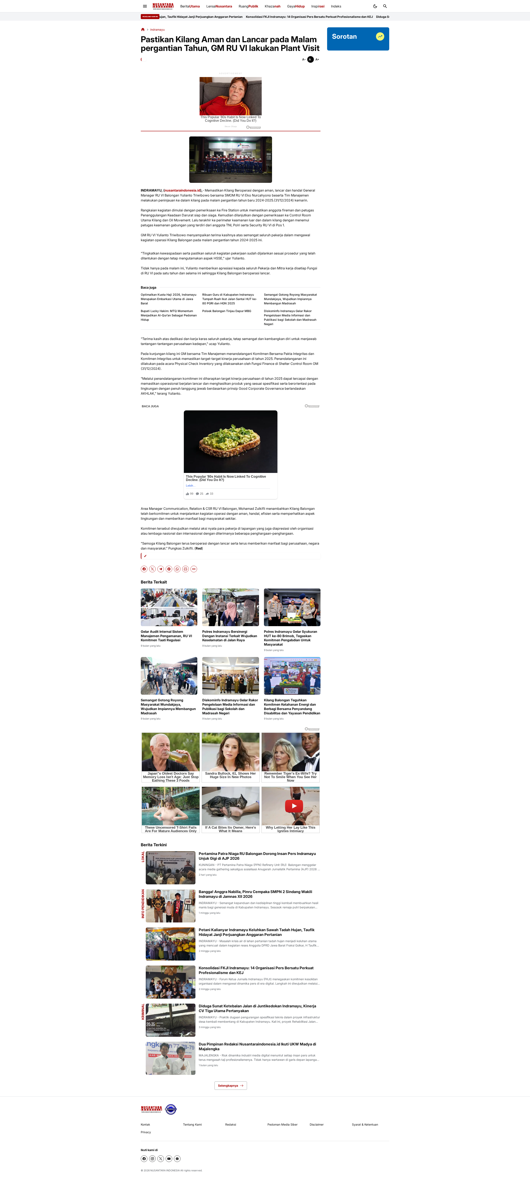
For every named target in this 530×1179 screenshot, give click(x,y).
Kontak (145, 1124)
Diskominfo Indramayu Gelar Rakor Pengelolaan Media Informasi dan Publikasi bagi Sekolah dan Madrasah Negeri (290, 317)
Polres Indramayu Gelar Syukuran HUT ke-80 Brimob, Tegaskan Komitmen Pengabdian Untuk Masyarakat (290, 637)
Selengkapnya (228, 1085)
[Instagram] (152, 1158)
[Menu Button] (145, 6)
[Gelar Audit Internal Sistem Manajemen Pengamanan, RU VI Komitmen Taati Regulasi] (169, 607)
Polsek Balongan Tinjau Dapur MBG (226, 311)
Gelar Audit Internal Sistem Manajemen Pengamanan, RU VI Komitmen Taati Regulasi (166, 635)
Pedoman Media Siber (282, 1124)
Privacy (146, 1132)
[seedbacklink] (171, 1109)
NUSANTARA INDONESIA (165, 1170)
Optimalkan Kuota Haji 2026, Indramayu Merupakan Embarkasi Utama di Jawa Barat (168, 299)
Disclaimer (317, 1124)
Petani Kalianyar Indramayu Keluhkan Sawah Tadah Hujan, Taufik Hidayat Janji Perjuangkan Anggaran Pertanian (256, 932)
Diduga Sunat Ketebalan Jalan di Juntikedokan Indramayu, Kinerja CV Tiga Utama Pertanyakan (374, 16)
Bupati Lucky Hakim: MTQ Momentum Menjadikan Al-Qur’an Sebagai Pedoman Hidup (169, 315)
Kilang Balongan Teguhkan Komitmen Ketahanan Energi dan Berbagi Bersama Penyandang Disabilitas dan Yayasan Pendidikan (292, 706)
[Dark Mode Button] (375, 6)
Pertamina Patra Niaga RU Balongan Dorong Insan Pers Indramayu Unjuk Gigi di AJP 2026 (257, 856)
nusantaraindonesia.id (182, 190)
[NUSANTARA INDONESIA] (163, 6)
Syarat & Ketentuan (365, 1124)
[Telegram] (160, 569)
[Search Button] (385, 6)
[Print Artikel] (185, 569)
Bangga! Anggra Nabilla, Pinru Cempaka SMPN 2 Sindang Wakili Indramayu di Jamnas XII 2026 (255, 894)
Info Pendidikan (143, 903)
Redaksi (230, 1124)
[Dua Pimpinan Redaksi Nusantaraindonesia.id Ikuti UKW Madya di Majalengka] (170, 1058)
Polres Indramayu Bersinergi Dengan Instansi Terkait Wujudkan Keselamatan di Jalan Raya (229, 635)
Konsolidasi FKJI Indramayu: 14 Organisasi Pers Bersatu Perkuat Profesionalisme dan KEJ (241, 16)
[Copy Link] (193, 569)
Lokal (143, 856)
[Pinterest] (169, 569)
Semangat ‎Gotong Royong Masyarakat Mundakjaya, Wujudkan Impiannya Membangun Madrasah (290, 299)
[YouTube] (169, 1158)
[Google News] (177, 1158)
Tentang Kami (192, 1124)
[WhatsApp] (177, 569)
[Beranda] (143, 29)
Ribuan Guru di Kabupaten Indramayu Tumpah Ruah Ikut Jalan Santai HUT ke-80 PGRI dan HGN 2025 (229, 299)
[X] (152, 569)
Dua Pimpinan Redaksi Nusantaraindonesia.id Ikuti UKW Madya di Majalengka (257, 1046)
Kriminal (143, 1012)
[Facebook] (144, 569)
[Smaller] (304, 59)
